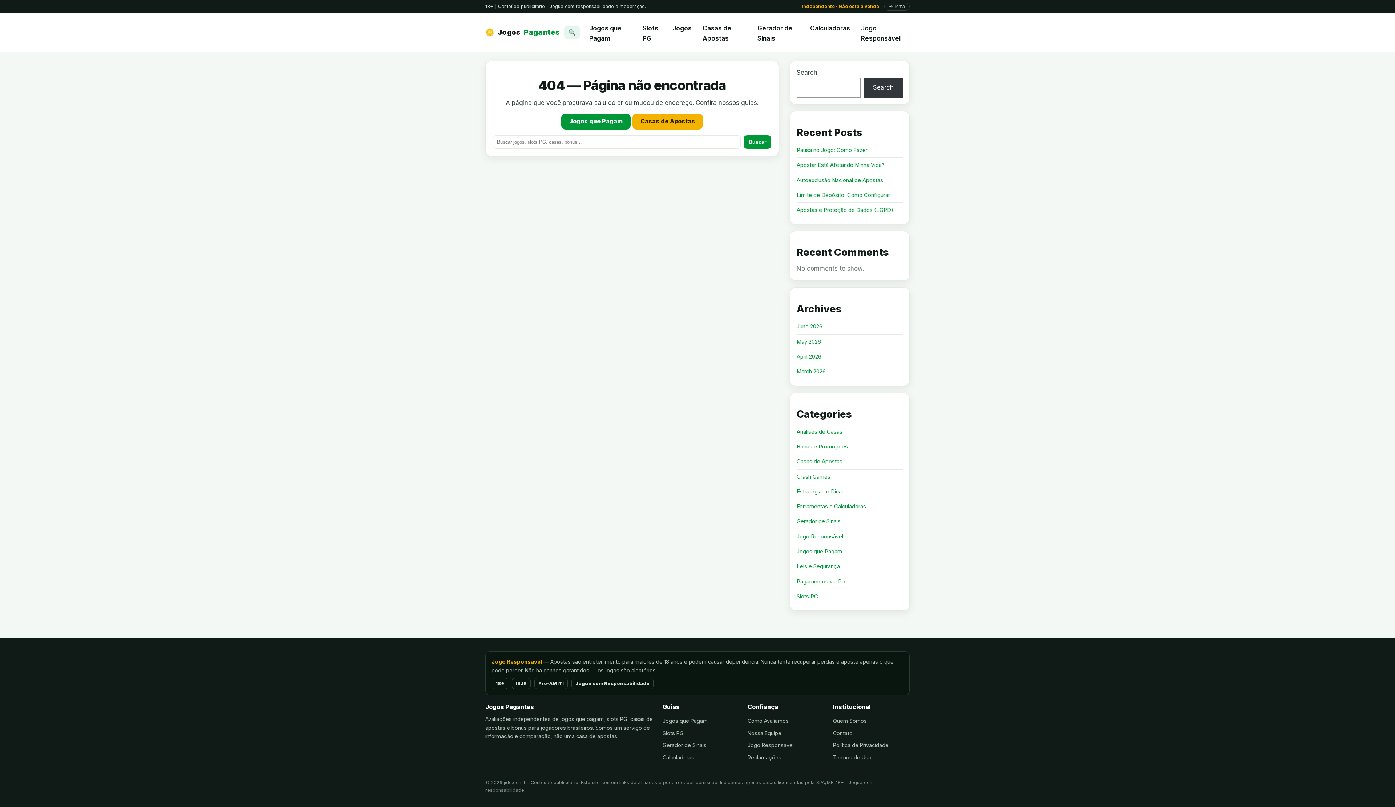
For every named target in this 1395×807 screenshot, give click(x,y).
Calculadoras (830, 28)
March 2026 (811, 371)
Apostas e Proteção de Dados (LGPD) (845, 210)
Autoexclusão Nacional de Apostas (840, 180)
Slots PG (650, 33)
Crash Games (813, 477)
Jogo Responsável (881, 33)
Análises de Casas (819, 432)
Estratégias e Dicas (821, 491)
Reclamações (764, 757)
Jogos (522, 32)
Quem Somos (850, 721)
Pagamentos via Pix (821, 581)
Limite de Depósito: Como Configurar (843, 195)
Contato (843, 733)
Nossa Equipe (764, 733)
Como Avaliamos (768, 721)
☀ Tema (897, 6)
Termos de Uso (852, 757)
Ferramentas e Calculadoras (831, 506)
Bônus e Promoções (822, 446)
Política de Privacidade (861, 745)
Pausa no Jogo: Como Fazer (832, 150)
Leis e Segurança (818, 566)
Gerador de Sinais (774, 33)
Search (807, 72)
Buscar (757, 142)
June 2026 (809, 326)
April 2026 (809, 356)
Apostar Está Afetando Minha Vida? (841, 165)
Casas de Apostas (717, 33)
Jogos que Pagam (605, 33)
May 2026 (809, 342)
